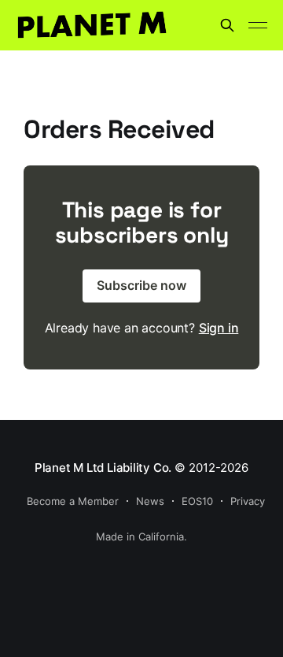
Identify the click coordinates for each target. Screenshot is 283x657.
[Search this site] (227, 25)
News (150, 501)
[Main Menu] (258, 25)
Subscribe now (141, 285)
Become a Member (73, 501)
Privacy (247, 501)
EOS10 (197, 501)
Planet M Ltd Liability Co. (103, 467)
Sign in (219, 328)
